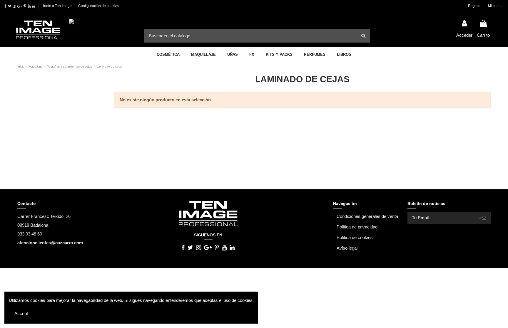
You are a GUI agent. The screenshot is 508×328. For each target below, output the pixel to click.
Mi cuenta (496, 6)
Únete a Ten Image (56, 6)
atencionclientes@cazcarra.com (50, 242)
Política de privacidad (357, 226)
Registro (475, 6)
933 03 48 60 (29, 233)
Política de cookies (355, 237)
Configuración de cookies (98, 6)
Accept (21, 313)
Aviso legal (347, 247)
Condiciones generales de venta (367, 216)
